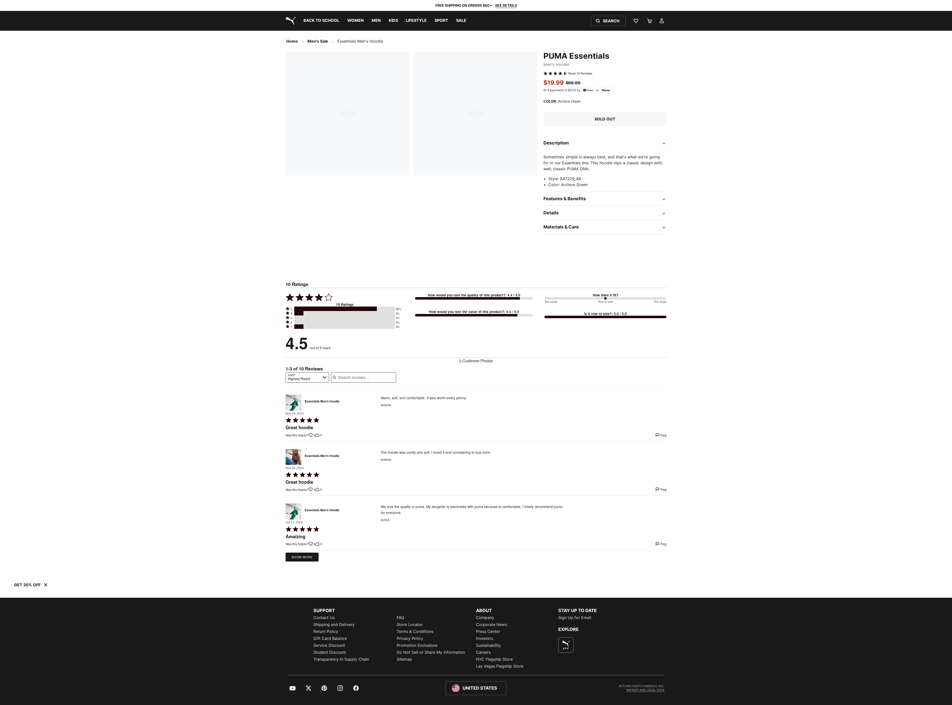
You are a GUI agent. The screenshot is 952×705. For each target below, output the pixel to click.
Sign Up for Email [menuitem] (574, 617)
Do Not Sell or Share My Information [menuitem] (431, 652)
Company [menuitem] (485, 617)
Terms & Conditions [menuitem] (415, 631)
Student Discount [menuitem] (329, 652)
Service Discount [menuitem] (329, 645)
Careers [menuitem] (483, 652)
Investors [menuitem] (484, 638)
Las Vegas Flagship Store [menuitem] (499, 666)
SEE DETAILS (506, 5)
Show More (302, 557)
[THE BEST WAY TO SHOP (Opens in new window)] (566, 645)
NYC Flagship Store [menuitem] (494, 659)
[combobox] (307, 377)
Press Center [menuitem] (488, 631)
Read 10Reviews (580, 73)
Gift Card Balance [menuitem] (330, 638)
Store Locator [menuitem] (410, 624)
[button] (345, 309)
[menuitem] (321, 21)
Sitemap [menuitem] (404, 659)
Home (292, 41)
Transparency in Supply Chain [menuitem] (341, 659)
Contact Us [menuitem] (324, 617)
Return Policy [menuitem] (325, 631)
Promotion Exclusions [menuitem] (417, 645)
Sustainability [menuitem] (488, 645)
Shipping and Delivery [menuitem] (334, 624)
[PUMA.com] (290, 21)
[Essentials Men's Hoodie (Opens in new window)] (293, 403)
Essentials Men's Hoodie (322, 401)
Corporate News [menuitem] (491, 624)
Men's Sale (317, 41)
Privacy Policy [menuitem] (410, 638)
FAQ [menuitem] (400, 617)
